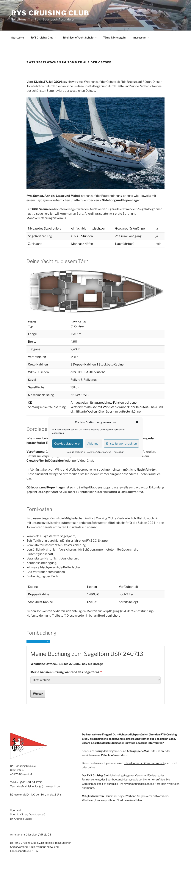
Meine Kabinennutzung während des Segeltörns (66, 672)
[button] (137, 422)
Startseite (17, 37)
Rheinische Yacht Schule (78, 37)
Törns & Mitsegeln (114, 37)
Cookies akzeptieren (67, 443)
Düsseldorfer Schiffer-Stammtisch (144, 763)
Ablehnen (93, 443)
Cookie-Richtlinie (76, 451)
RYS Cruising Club (50, 13)
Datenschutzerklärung (99, 451)
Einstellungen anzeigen (121, 443)
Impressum (118, 451)
